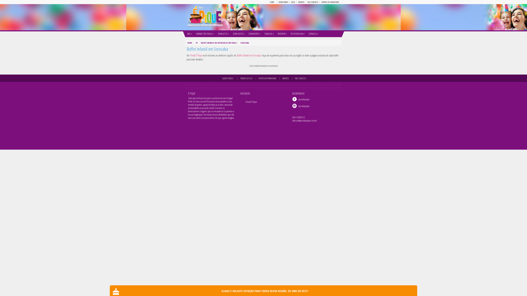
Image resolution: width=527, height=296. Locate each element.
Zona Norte (254, 33)
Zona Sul (268, 33)
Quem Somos (283, 2)
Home (272, 2)
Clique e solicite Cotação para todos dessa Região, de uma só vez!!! (265, 291)
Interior (281, 33)
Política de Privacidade (267, 78)
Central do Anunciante (330, 2)
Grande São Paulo (204, 33)
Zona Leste (222, 33)
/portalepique (303, 99)
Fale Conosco (313, 2)
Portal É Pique (251, 101)
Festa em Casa (297, 33)
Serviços (313, 33)
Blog (293, 2)
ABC (188, 33)
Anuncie (301, 2)
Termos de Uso (246, 78)
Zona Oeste (238, 33)
